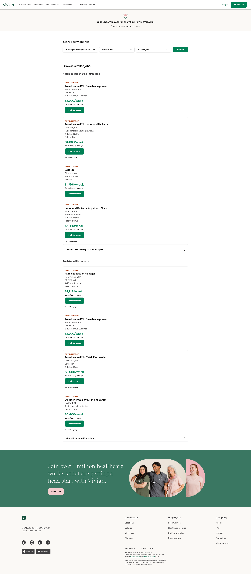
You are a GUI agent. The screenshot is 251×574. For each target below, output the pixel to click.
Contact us (221, 538)
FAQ (217, 528)
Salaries (128, 528)
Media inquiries (222, 543)
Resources (67, 4)
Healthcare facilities (177, 528)
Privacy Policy (135, 556)
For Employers (52, 4)
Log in (225, 4)
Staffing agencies (176, 533)
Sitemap (129, 538)
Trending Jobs (85, 4)
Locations (38, 4)
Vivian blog (129, 533)
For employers (174, 523)
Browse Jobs (25, 4)
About (218, 523)
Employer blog (174, 538)
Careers (219, 533)
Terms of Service (149, 556)
